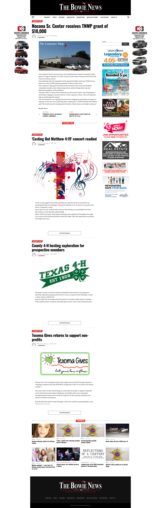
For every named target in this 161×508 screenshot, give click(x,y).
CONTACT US (114, 17)
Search (104, 41)
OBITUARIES (61, 17)
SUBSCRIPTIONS (80, 17)
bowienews (42, 37)
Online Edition (70, 17)
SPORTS (54, 17)
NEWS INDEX (47, 17)
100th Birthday (104, 17)
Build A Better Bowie (92, 17)
